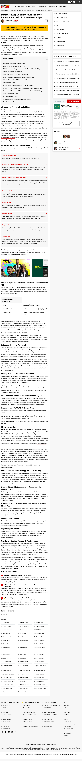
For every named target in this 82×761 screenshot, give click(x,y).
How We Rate (67, 726)
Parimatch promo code (10, 566)
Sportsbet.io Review (8, 636)
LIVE (36, 2)
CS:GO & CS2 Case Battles (50, 707)
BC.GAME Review (24, 622)
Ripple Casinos (6, 728)
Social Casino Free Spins (29, 712)
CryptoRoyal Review (8, 691)
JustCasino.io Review (8, 674)
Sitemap (66, 735)
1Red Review (6, 654)
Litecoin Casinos (6, 721)
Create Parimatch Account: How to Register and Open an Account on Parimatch (68, 66)
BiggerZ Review (40, 661)
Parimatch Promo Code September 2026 (67, 90)
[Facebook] (69, 2)
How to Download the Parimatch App (14, 66)
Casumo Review (24, 661)
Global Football (60, 29)
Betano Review (7, 644)
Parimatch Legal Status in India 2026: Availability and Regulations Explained (68, 74)
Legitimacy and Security (11, 96)
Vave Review (6, 633)
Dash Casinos (6, 717)
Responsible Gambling (69, 724)
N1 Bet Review (40, 658)
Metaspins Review (24, 677)
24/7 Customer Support (11, 93)
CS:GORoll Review (48, 719)
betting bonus (15, 400)
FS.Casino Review (7, 661)
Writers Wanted (67, 733)
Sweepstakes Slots (27, 717)
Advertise (66, 707)
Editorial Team (67, 710)
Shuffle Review (40, 622)
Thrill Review (23, 633)
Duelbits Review (7, 651)
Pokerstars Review (24, 688)
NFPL (57, 25)
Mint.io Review (40, 681)
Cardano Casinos (7, 710)
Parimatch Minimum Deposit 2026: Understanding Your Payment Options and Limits (68, 82)
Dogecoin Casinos (7, 714)
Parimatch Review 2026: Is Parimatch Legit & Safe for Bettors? (68, 61)
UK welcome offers (9, 82)
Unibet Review (23, 651)
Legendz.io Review (24, 691)
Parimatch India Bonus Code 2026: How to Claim (68, 70)
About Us (66, 705)
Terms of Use (67, 721)
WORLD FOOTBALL (19, 2)
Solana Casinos (6, 726)
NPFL (11, 2)
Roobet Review (7, 626)
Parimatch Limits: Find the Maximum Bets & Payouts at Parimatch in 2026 (68, 78)
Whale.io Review (24, 629)
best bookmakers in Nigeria (28, 352)
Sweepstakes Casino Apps (29, 714)
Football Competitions (62, 33)
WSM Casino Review (25, 670)
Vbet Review (23, 658)
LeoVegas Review (40, 647)
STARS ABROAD (5, 2)
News (65, 738)
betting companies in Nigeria (12, 577)
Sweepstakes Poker (28, 719)
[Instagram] (71, 2)
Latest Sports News (61, 17)
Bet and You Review (8, 684)
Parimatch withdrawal (36, 592)
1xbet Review (6, 647)
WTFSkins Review (48, 726)
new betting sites (20, 479)
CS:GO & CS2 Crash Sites (49, 710)
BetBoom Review (24, 644)
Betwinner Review (24, 674)
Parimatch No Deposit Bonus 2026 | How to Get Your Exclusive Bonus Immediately (68, 86)
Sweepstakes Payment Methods (30, 726)
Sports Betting (4, 10)
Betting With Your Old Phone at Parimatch (16, 74)
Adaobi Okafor (9, 20)
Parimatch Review (12, 10)
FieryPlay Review (24, 665)
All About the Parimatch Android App (14, 63)
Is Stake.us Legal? (27, 721)
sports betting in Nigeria (8, 137)
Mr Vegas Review (24, 684)
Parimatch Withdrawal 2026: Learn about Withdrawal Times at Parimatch (68, 94)
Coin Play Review (7, 688)
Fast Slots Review (7, 677)
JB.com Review (40, 654)
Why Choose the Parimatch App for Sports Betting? (19, 85)
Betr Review (6, 614)
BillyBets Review (40, 670)
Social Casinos (26, 705)
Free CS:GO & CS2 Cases (49, 712)
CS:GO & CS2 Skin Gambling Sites (52, 705)
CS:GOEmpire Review (49, 721)
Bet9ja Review (40, 677)
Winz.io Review (7, 670)
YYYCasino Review (41, 688)
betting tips (25, 554)
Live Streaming (60, 45)
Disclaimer (66, 714)
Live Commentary (60, 41)
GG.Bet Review (40, 629)
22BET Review (40, 640)
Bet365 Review (23, 636)
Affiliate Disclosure (68, 731)
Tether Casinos (6, 724)
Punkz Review (6, 640)
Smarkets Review (40, 684)
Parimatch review (34, 604)
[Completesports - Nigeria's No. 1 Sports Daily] (6, 7)
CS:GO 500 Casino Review (50, 717)
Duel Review (23, 654)
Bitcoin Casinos (6, 705)
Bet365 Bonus (65, 105)
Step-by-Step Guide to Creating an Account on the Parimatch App (23, 88)
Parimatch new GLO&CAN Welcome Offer (16, 80)
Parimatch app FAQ (9, 102)
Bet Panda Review (24, 626)
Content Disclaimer (68, 728)
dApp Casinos (6, 712)
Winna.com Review (8, 629)
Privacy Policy (67, 717)
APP (51, 2)
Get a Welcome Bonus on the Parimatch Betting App (19, 77)
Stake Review (6, 622)
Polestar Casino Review (9, 681)
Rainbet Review (40, 626)
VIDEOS (41, 2)
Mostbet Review (24, 640)
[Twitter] (12, 732)
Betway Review (40, 633)
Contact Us (66, 719)
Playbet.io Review (7, 665)
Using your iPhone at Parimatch (13, 71)
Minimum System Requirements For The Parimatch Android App (22, 69)
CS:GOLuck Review (48, 724)
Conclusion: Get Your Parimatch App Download (17, 99)
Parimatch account (19, 228)
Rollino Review (23, 681)
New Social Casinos (28, 707)
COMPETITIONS (29, 2)
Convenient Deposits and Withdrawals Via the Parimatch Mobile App (23, 91)
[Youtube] (74, 2)
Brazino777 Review (41, 644)
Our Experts (67, 712)
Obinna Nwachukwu (64, 147)
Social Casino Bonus (28, 710)
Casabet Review (40, 674)
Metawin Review (40, 636)
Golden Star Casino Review (41, 666)
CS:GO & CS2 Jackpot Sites (50, 714)
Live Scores (59, 37)
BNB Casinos (6, 707)
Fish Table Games (27, 724)
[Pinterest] (15, 732)
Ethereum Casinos (7, 719)
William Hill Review (7, 658)
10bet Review (23, 647)
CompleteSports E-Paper (62, 21)
